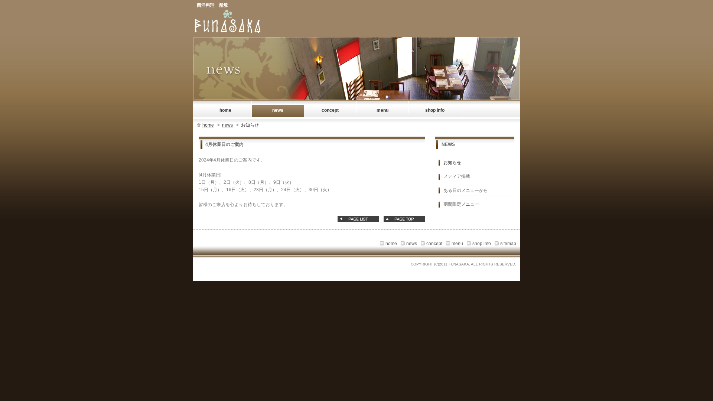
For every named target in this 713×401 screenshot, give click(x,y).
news (227, 125)
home (208, 125)
